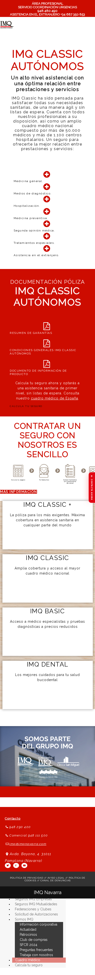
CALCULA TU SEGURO (26, 406)
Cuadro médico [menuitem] (27, 960)
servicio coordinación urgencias (47, 7)
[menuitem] (24, 919)
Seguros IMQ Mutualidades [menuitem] (36, 904)
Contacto (12, 818)
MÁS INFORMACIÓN (18, 492)
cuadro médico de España (54, 398)
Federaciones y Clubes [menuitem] (33, 909)
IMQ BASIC (47, 611)
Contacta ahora (91, 487)
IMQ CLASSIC (47, 557)
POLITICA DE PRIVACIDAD (26, 877)
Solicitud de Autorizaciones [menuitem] (36, 914)
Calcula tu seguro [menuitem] (29, 965)
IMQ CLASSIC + (47, 504)
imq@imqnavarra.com (27, 844)
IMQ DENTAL (47, 664)
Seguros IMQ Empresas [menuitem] (33, 899)
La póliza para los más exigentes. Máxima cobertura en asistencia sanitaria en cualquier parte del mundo (47, 520)
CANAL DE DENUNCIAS (55, 880)
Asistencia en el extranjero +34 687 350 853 (47, 14)
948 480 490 (47, 11)
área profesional (47, 3)
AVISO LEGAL (56, 877)
